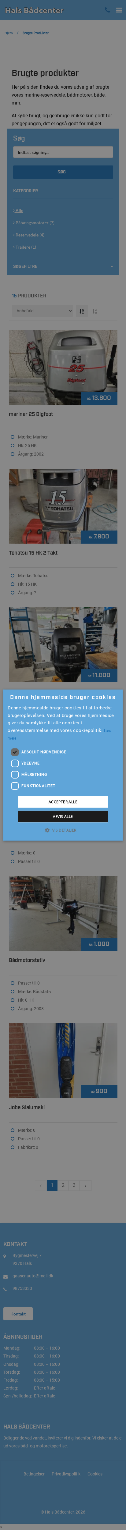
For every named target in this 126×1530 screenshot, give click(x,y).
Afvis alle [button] (63, 816)
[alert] (63, 765)
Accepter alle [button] (63, 801)
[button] (63, 830)
